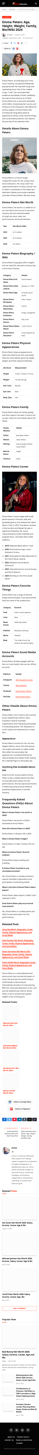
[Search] (36, 3)
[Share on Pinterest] (18, 43)
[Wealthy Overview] (19, 3)
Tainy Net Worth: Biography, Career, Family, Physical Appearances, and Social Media (17, 932)
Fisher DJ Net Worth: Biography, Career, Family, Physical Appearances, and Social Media (19, 965)
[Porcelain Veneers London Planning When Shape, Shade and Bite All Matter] (8, 1407)
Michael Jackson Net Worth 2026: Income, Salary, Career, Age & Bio (17, 1259)
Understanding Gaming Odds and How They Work (11, 1133)
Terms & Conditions (24, 1440)
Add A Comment (19, 1308)
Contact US (9, 1440)
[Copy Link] (21, 43)
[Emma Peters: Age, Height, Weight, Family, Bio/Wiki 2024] (19, 64)
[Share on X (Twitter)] (14, 43)
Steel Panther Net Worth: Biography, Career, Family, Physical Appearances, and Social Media (18, 943)
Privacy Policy (23, 1437)
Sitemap (19, 1443)
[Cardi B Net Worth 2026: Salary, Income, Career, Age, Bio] (19, 1279)
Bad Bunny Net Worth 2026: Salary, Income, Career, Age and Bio (18, 1354)
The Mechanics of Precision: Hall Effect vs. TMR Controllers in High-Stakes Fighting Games (26, 1392)
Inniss (11, 35)
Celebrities (7, 17)
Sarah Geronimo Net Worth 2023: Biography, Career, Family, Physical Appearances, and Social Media (17, 954)
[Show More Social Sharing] (26, 43)
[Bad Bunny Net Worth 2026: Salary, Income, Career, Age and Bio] (19, 1336)
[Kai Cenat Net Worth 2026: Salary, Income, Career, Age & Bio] (19, 1208)
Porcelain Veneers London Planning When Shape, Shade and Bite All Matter (26, 1408)
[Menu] (3, 3)
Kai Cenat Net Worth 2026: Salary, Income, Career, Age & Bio (17, 1224)
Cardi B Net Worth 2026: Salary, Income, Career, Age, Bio (16, 1295)
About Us (11, 1437)
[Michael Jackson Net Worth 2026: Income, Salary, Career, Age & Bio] (19, 1244)
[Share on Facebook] (11, 43)
